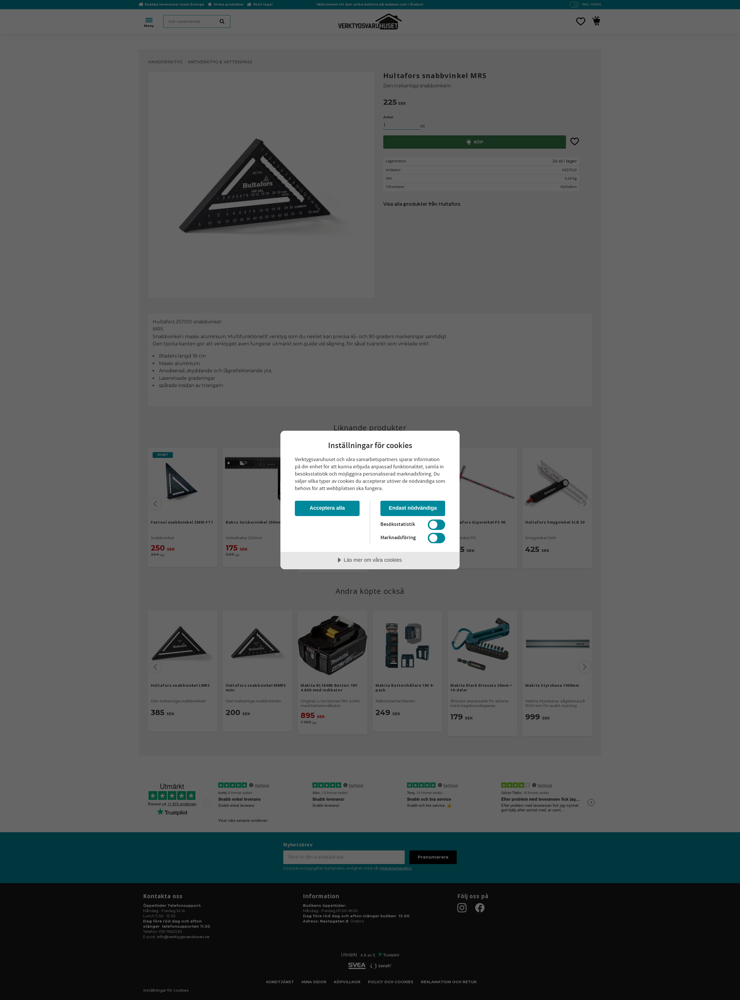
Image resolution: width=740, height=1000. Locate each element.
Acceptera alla (327, 508)
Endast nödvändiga (413, 508)
